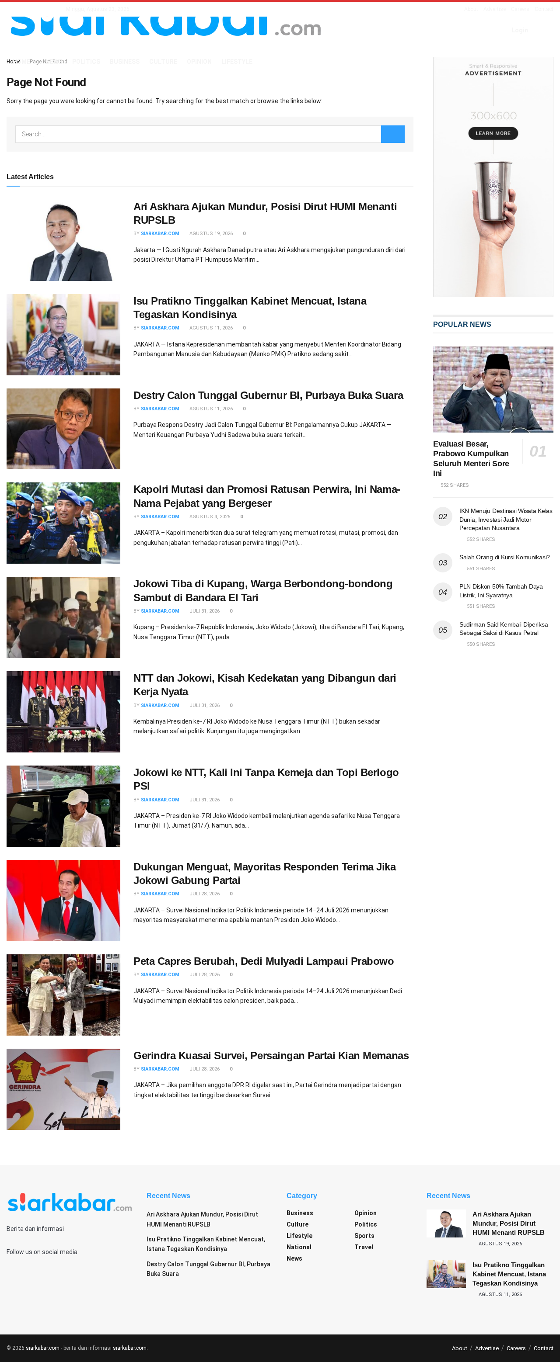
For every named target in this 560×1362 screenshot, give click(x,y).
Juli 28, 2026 (204, 894)
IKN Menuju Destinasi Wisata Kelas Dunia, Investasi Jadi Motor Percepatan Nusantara (506, 519)
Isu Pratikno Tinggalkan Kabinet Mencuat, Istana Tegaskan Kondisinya (509, 1274)
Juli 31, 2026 (204, 611)
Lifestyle (236, 61)
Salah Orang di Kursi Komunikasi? (504, 557)
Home (21, 61)
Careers (520, 9)
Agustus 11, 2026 (210, 328)
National (299, 1247)
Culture (163, 61)
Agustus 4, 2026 (209, 517)
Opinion (199, 61)
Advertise (494, 9)
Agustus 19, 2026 (210, 233)
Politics (86, 61)
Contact (544, 9)
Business (125, 61)
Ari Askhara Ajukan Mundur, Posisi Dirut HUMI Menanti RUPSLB (508, 1223)
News (54, 61)
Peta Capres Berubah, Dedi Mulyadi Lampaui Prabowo (263, 961)
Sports (364, 1235)
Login (519, 30)
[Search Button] (393, 134)
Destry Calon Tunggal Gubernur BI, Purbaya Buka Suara (268, 395)
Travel (363, 1247)
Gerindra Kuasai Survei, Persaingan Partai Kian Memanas (271, 1055)
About (471, 9)
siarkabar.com (160, 233)
